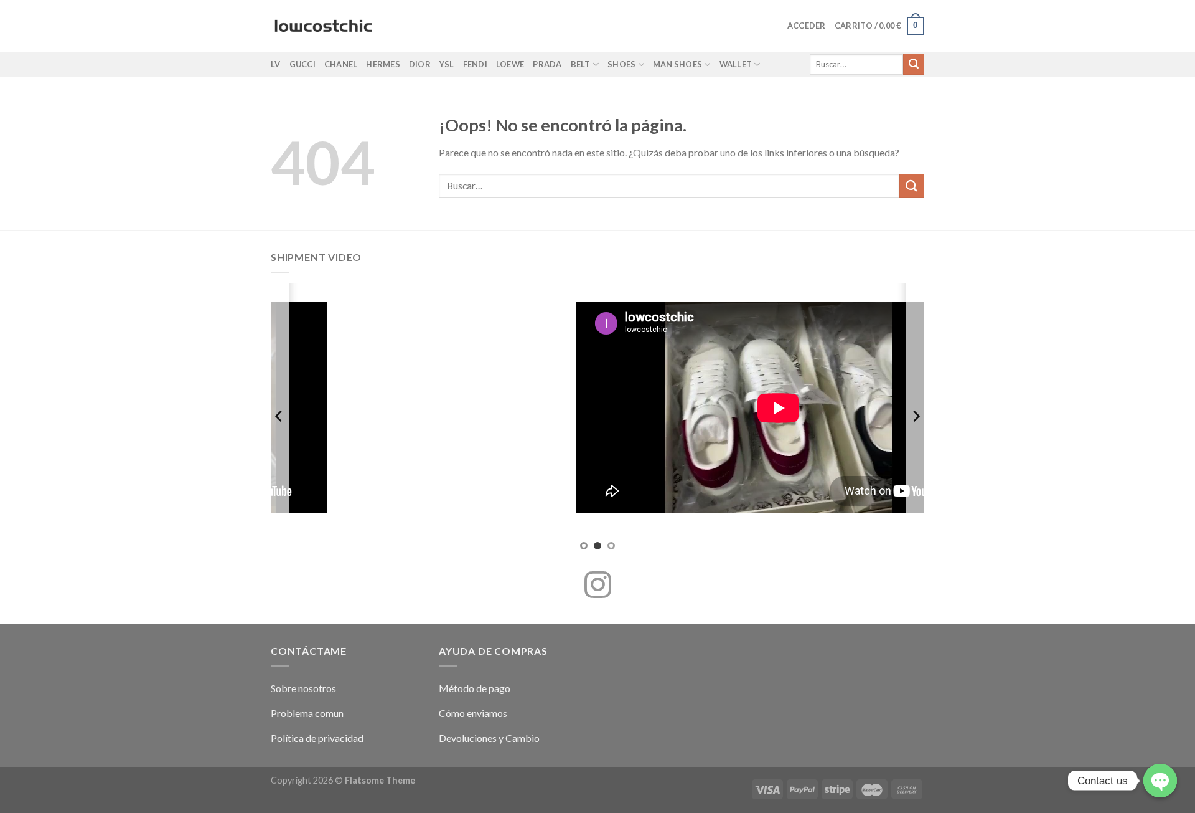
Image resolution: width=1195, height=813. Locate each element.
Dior (420, 64)
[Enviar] (913, 64)
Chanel (341, 64)
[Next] (915, 415)
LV (276, 64)
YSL (446, 64)
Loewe (510, 64)
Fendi (475, 64)
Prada (547, 64)
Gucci (302, 64)
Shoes (621, 64)
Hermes (383, 64)
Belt (581, 64)
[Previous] (279, 415)
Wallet (735, 64)
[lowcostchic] (323, 26)
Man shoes (677, 64)
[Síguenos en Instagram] (597, 587)
